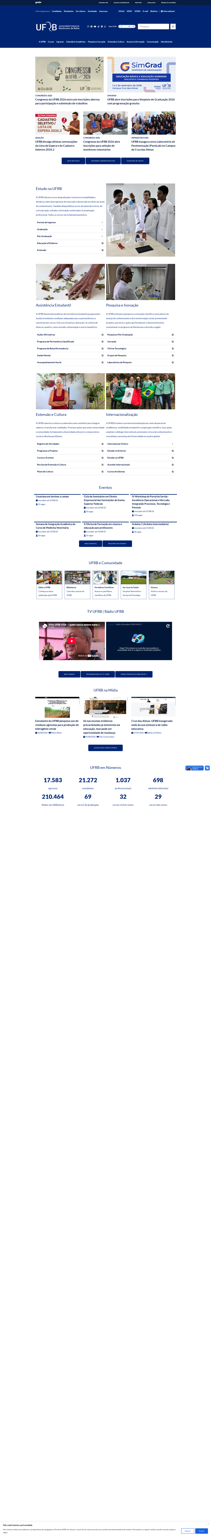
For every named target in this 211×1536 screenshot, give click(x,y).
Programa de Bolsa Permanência (52, 348)
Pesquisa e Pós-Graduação (120, 334)
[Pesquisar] (173, 26)
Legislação (151, 3)
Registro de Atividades (48, 444)
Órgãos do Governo (168, 3)
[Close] (208, 1523)
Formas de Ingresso (46, 222)
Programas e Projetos (47, 450)
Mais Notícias (73, 161)
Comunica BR (103, 3)
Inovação (111, 341)
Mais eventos (91, 543)
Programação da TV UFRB (97, 674)
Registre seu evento (117, 543)
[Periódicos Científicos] (105, 577)
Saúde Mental (44, 355)
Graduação (42, 229)
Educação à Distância (47, 243)
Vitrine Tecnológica (116, 348)
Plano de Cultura (45, 471)
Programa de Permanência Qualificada (55, 341)
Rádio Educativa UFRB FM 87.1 (134, 674)
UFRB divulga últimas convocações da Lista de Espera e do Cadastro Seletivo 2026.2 (56, 145)
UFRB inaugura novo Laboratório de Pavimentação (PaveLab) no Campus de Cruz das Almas (153, 145)
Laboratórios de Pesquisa (119, 362)
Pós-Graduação (44, 236)
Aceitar (201, 1531)
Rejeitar (188, 1531)
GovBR (38, 2)
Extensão (41, 250)
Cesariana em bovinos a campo (52, 496)
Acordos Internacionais (118, 464)
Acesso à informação (121, 3)
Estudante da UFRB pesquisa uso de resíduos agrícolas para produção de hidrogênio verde (57, 724)
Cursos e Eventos (45, 457)
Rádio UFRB (113, 26)
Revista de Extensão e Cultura (51, 464)
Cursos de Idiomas (116, 471)
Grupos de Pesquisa (116, 355)
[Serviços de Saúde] (133, 577)
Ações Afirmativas (46, 334)
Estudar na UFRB (115, 457)
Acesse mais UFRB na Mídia (105, 748)
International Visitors (117, 444)
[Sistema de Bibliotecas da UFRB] (77, 577)
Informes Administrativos (103, 161)
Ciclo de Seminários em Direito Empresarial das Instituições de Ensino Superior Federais (104, 500)
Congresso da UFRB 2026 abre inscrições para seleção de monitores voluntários (101, 145)
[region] (105, 1529)
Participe (138, 3)
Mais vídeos (69, 674)
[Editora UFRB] (49, 577)
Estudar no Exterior (116, 450)
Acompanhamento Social (49, 362)
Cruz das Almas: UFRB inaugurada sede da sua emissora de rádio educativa (152, 724)
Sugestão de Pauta (135, 161)
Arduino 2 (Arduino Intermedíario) (150, 524)
